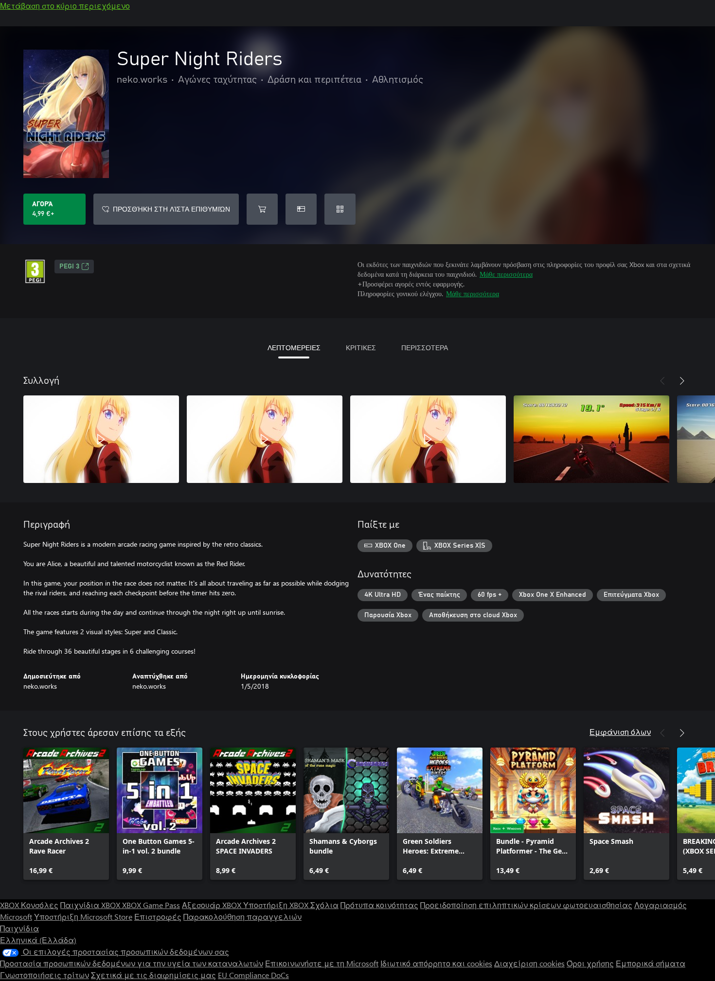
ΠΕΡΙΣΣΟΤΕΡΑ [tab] (424, 347)
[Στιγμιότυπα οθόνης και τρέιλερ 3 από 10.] (428, 439)
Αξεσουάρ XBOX (212, 905)
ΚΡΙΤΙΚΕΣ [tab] (361, 347)
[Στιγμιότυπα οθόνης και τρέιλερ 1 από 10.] (101, 439)
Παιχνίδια (19, 928)
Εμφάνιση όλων (620, 732)
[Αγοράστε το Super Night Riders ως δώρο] (301, 209)
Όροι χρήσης (590, 963)
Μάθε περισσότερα (506, 274)
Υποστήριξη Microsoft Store (83, 916)
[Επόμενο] (682, 381)
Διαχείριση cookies (529, 963)
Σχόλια (324, 905)
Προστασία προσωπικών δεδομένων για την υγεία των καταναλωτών (131, 963)
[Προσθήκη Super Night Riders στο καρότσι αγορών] (262, 209)
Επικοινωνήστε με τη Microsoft (321, 963)
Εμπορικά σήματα (650, 963)
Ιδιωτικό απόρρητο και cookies (436, 963)
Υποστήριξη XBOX (276, 905)
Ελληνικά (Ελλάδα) (38, 940)
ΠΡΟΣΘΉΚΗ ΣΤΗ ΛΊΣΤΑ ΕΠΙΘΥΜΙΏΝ (171, 209)
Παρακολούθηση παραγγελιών (242, 916)
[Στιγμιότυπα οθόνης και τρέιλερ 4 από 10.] (591, 439)
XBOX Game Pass (151, 905)
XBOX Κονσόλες (29, 905)
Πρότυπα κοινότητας (379, 905)
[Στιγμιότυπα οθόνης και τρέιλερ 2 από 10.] (264, 439)
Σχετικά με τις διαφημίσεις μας (153, 975)
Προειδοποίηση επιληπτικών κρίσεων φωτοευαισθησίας (526, 905)
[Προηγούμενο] (662, 381)
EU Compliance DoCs (253, 975)
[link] (66, 814)
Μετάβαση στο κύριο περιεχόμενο (65, 5)
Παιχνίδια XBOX (91, 905)
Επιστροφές (157, 916)
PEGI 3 (69, 266)
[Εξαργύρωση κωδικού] (340, 209)
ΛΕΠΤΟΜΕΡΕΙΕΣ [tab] (294, 347)
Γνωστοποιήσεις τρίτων (44, 975)
